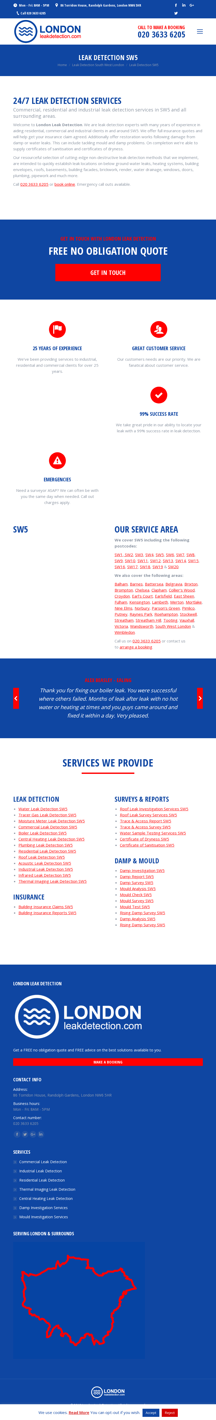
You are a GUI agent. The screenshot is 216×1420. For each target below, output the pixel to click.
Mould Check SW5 (136, 894)
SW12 (155, 560)
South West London (173, 626)
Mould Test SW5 (135, 906)
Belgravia (173, 584)
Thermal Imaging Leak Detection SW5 (52, 881)
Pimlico (188, 608)
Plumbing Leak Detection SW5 (45, 845)
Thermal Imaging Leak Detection (47, 1189)
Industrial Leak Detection (40, 1170)
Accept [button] (151, 1412)
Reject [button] (170, 1412)
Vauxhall (187, 620)
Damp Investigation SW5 (142, 870)
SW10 (130, 560)
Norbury (142, 608)
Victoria (121, 626)
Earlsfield (163, 596)
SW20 (173, 566)
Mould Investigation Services (43, 1216)
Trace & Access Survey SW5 (145, 826)
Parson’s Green (166, 608)
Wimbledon (125, 632)
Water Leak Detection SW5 (42, 808)
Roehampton (166, 614)
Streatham (124, 620)
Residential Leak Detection (42, 1180)
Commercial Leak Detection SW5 (47, 826)
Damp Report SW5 (137, 876)
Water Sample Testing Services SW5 (153, 833)
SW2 (128, 554)
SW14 (180, 560)
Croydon (122, 596)
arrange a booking (136, 647)
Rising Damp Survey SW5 (142, 912)
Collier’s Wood (182, 590)
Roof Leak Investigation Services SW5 (154, 808)
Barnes (136, 584)
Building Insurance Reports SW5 (47, 912)
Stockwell (188, 614)
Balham (121, 584)
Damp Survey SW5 (136, 882)
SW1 (119, 554)
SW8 (190, 554)
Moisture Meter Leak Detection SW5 (51, 820)
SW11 (143, 560)
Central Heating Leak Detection (46, 1198)
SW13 (168, 560)
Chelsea (142, 590)
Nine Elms (123, 608)
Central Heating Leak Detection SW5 (51, 839)
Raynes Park (141, 614)
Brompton (124, 590)
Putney (121, 614)
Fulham (121, 602)
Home (62, 65)
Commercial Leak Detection (43, 1161)
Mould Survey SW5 (137, 900)
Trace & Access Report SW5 (145, 820)
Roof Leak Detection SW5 (41, 857)
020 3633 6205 (34, 184)
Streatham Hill (148, 620)
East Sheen (184, 596)
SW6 (170, 554)
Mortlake (194, 602)
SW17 (132, 566)
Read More (79, 1412)
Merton (177, 602)
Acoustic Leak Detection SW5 (44, 863)
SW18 (145, 566)
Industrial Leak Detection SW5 (45, 869)
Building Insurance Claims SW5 (45, 906)
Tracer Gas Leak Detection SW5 (47, 814)
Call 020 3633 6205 (33, 13)
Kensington (139, 602)
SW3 (139, 554)
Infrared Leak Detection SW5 (44, 875)
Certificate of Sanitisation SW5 (147, 845)
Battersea (154, 584)
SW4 (149, 554)
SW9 (119, 560)
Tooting (170, 620)
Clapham (159, 590)
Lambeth (160, 602)
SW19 (158, 566)
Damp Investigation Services (43, 1207)
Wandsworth (141, 626)
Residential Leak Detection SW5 (47, 851)
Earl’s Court (142, 596)
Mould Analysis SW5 (138, 888)
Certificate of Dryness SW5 (144, 839)
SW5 (160, 554)
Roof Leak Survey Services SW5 (148, 814)
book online (65, 184)
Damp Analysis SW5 (137, 918)
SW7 (180, 554)
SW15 (193, 560)
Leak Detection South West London (98, 65)
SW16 (120, 566)
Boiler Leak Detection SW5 (42, 833)
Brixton (191, 584)
